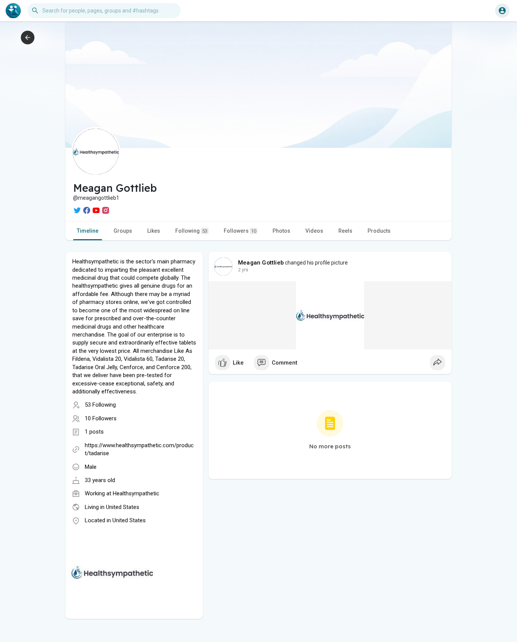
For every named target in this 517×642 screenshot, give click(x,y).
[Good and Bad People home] (13, 10)
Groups (123, 231)
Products (379, 231)
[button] (502, 10)
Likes (153, 231)
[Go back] (27, 37)
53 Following (100, 404)
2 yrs (243, 269)
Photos (281, 231)
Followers (240, 231)
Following (191, 231)
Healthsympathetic (136, 493)
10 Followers (101, 418)
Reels (345, 231)
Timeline (87, 231)
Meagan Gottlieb (261, 262)
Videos (314, 231)
